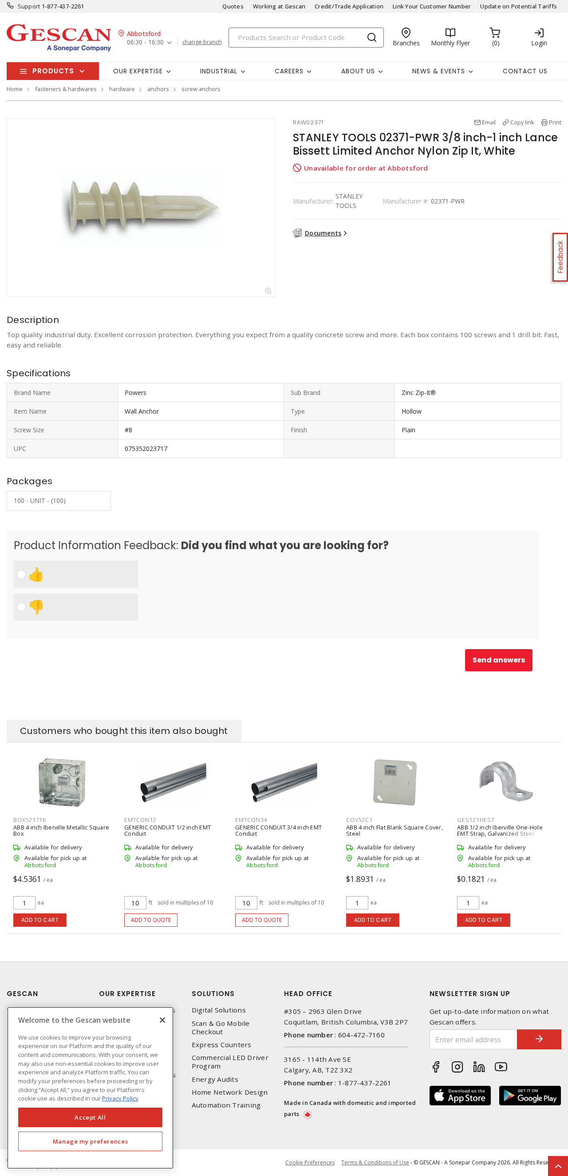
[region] (90, 1088)
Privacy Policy (120, 1098)
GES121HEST (476, 820)
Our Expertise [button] (138, 71)
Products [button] (53, 71)
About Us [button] (358, 71)
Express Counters (222, 1044)
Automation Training (226, 1105)
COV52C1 (359, 820)
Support (29, 6)
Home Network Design (230, 1092)
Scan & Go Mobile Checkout (221, 1027)
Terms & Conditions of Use (375, 1162)
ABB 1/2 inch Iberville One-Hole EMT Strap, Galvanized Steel (500, 830)
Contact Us (525, 71)
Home (15, 89)
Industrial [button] (218, 71)
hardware (122, 89)
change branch (202, 42)
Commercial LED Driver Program (230, 1061)
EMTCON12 (140, 820)
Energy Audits (215, 1079)
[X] (162, 1020)
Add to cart (40, 920)
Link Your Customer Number (432, 6)
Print (555, 122)
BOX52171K (29, 820)
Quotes (233, 6)
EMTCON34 (251, 820)
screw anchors (201, 89)
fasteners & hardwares (66, 89)
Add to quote (151, 920)
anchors (158, 89)
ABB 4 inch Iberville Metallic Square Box (61, 830)
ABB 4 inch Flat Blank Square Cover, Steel (394, 830)
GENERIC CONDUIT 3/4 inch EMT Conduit (278, 830)
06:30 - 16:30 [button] (145, 42)
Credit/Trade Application (349, 6)
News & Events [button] (438, 71)
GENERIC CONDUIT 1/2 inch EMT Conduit (167, 830)
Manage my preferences (90, 1141)
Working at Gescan (279, 6)
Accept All (90, 1117)
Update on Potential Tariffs (518, 6)
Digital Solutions (219, 1010)
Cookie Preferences (310, 1162)
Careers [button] (289, 71)
